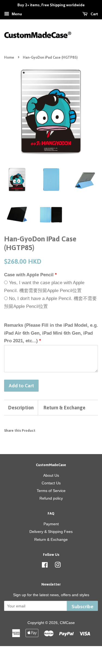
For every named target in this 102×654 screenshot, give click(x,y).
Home (9, 57)
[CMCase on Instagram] (58, 566)
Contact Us (51, 483)
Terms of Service (51, 490)
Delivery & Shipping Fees (51, 531)
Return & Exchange (64, 407)
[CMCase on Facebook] (45, 566)
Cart (94, 13)
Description (21, 407)
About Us (51, 475)
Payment (51, 524)
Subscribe (82, 606)
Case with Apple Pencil (29, 274)
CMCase (67, 622)
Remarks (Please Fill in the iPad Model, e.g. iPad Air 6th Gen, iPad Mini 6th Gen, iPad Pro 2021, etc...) (51, 333)
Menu (16, 14)
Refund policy (51, 498)
